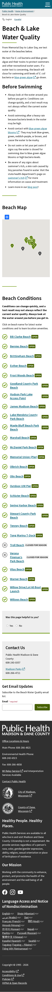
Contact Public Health (14, 781)
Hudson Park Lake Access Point (21, 396)
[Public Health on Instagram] (12, 892)
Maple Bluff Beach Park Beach (24, 427)
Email (9, 701)
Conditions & (13, 975)
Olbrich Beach (18, 466)
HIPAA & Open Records (14, 983)
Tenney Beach (19, 526)
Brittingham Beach (22, 356)
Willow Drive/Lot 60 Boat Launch (25, 589)
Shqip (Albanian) (26, 913)
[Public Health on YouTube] (20, 892)
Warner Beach (18, 579)
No (20, 625)
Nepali (30, 929)
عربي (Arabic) (9, 917)
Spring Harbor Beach (23, 505)
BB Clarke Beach (20, 337)
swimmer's (18, 178)
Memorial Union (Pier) (23, 457)
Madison (15, 669)
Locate (7, 217)
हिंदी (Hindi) (34, 921)
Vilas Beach (17, 569)
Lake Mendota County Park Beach (24, 417)
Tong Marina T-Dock (22, 535)
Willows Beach (19, 599)
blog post (33, 187)
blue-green (25, 77)
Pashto (6, 933)
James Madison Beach (24, 406)
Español (17, 19)
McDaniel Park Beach (23, 447)
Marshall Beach (19, 437)
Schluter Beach (19, 496)
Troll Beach (17, 545)
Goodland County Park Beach (24, 385)
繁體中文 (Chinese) (12, 937)
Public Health (7, 11)
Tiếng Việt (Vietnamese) (15, 948)
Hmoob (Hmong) (11, 925)
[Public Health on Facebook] (4, 892)
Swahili (32, 940)
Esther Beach (18, 366)
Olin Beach (16, 476)
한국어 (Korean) (11, 929)
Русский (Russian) (27, 933)
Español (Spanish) (11, 940)
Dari (26, 917)
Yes (11, 625)
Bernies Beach (19, 346)
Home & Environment (24, 11)
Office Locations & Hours (15, 741)
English (6, 913)
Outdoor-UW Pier (20, 486)
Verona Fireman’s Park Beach (17, 557)
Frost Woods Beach (22, 375)
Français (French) (11, 921)
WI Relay (12, 771)
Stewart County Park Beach (23, 515)
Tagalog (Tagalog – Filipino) (17, 944)
